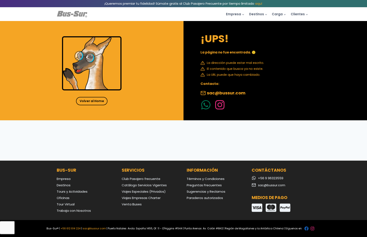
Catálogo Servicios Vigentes (144, 185)
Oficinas (63, 198)
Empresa (64, 179)
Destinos (64, 185)
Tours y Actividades (72, 191)
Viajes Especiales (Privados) (144, 191)
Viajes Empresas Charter (141, 198)
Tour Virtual (66, 204)
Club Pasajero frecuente (141, 179)
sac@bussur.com (226, 93)
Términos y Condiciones (205, 179)
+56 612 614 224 (71, 228)
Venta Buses (132, 204)
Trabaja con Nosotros (74, 210)
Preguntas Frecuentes (204, 185)
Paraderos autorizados (205, 198)
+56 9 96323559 (270, 178)
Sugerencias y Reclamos (206, 191)
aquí (258, 3)
